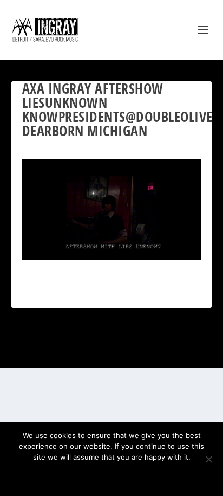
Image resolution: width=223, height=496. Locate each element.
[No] (208, 459)
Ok (73, 475)
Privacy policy (126, 475)
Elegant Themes (98, 353)
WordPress (165, 353)
